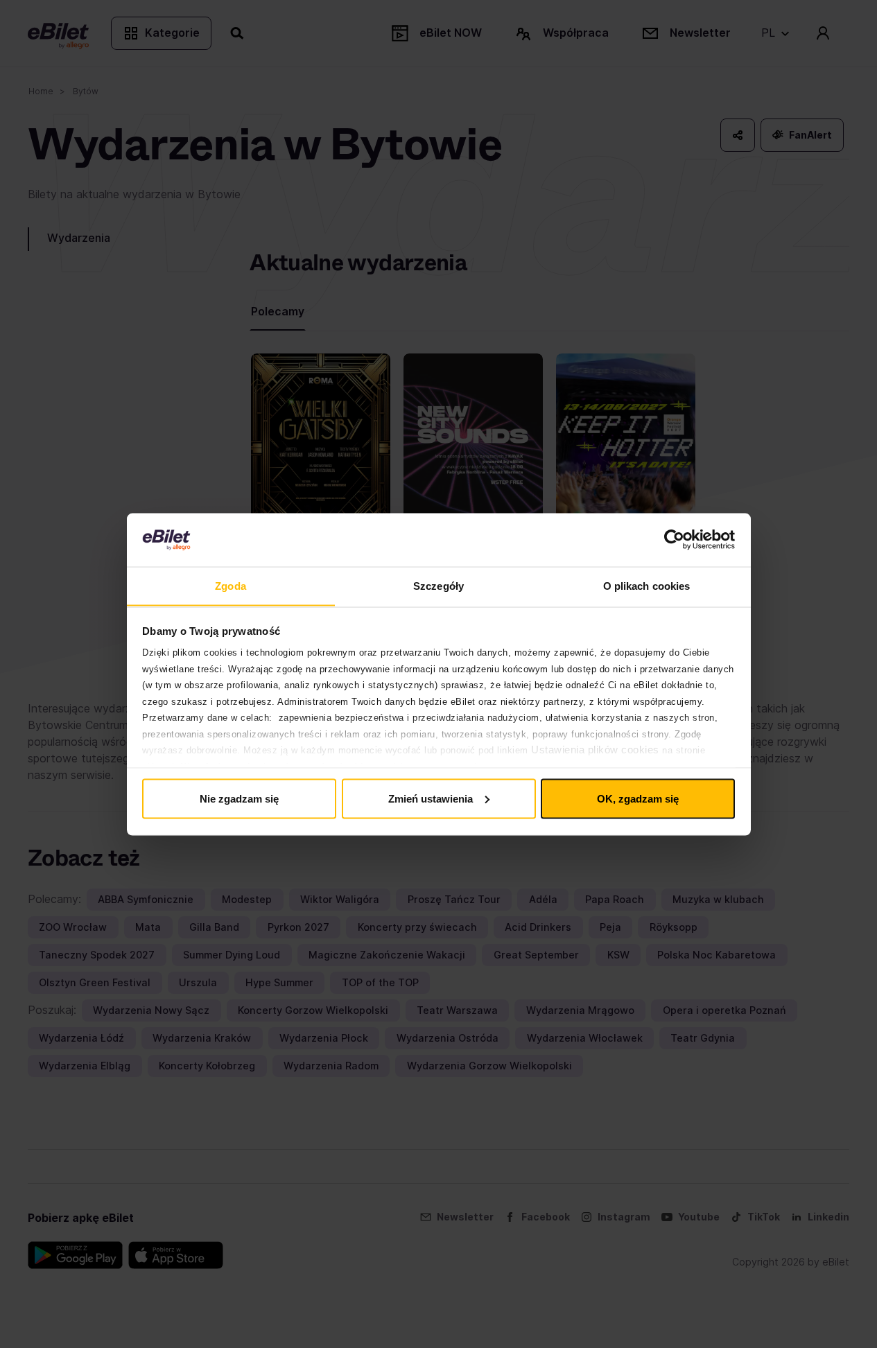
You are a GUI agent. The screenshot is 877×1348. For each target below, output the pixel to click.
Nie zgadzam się (239, 798)
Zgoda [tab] (230, 585)
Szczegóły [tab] (438, 585)
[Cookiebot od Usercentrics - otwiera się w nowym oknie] (674, 539)
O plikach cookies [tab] (647, 585)
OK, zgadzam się (638, 798)
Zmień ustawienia (430, 798)
